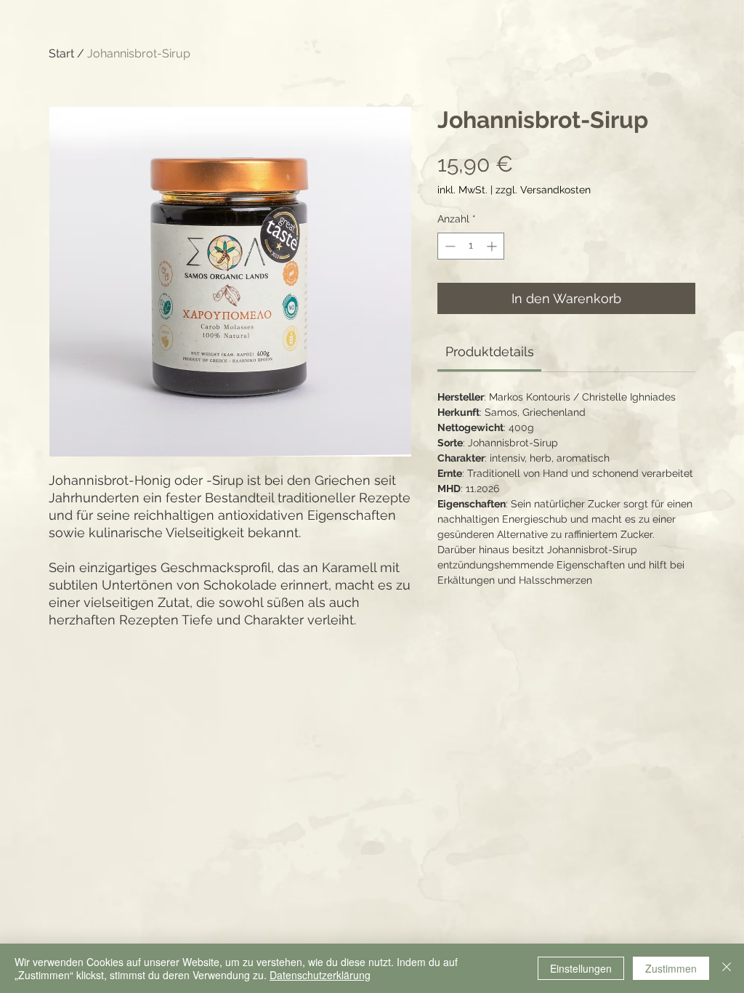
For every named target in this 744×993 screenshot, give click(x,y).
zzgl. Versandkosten (543, 190)
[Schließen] (726, 968)
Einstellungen (581, 968)
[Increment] (493, 246)
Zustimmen (671, 968)
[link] (489, 351)
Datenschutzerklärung (320, 975)
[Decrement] (449, 246)
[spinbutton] (471, 246)
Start (61, 53)
